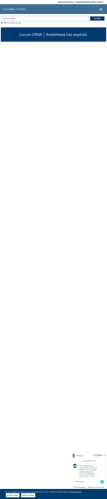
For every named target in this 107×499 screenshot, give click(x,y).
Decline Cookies (28, 495)
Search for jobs (9, 18)
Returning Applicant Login (89, 2)
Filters (97, 18)
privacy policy (76, 492)
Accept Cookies (13, 495)
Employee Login (65, 2)
